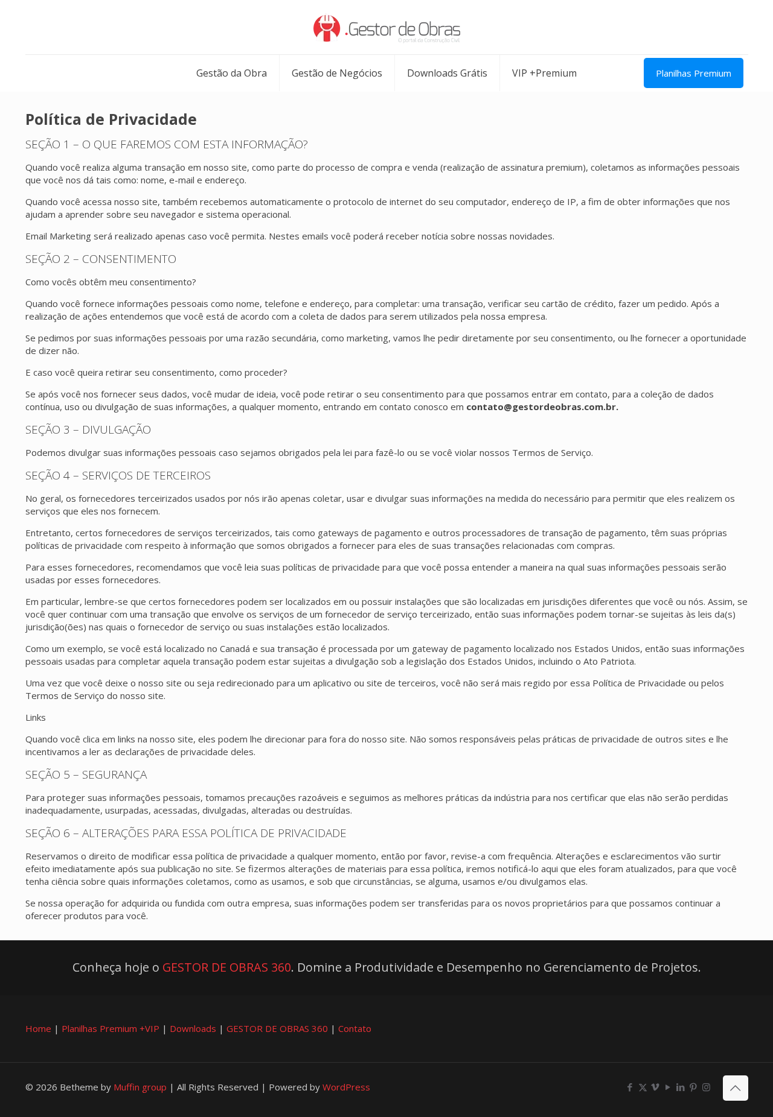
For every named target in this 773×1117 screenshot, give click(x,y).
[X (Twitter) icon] (642, 1087)
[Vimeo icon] (655, 1087)
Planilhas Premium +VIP (110, 1028)
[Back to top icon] (735, 1088)
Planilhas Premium (693, 73)
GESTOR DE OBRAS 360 (226, 967)
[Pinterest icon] (693, 1087)
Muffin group (140, 1087)
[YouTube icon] (668, 1087)
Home (38, 1028)
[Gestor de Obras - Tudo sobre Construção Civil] (386, 27)
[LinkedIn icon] (680, 1087)
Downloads (193, 1028)
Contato (354, 1028)
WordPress (346, 1087)
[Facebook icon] (630, 1087)
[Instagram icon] (706, 1087)
